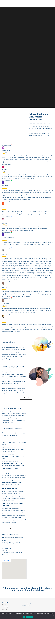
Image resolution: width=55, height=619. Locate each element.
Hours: (3, 546)
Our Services (5, 606)
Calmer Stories (5, 607)
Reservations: (5, 557)
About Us (4, 604)
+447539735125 (12, 557)
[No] (53, 615)
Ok (24, 617)
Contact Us (4, 609)
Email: (3, 537)
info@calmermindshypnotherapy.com (14, 537)
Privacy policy (29, 617)
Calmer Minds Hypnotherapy (10, 535)
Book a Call (26, 397)
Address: (4, 540)
